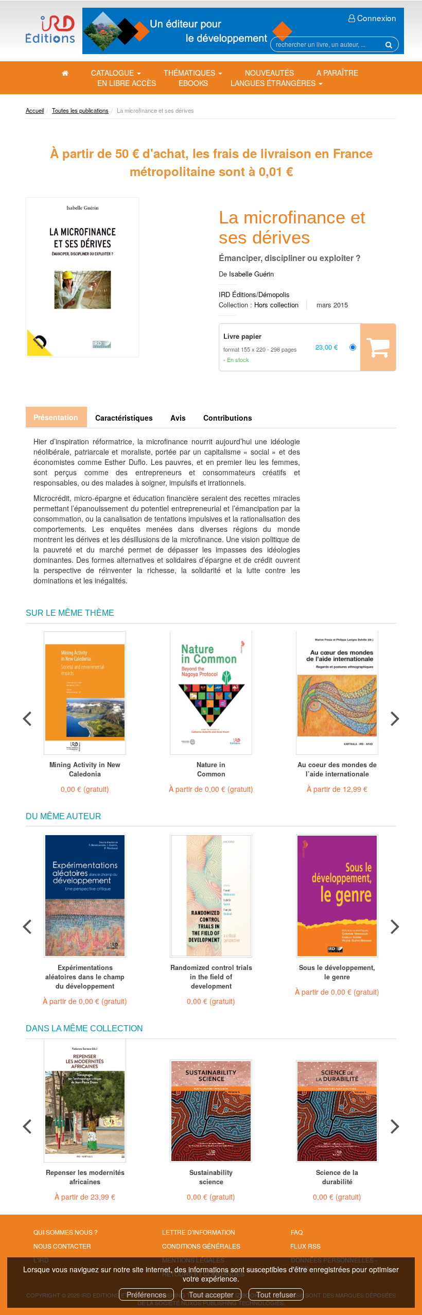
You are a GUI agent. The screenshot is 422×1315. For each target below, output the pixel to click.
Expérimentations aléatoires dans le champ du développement (85, 977)
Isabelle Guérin (251, 274)
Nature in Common (211, 769)
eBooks (193, 83)
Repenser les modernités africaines (85, 1177)
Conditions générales (201, 1245)
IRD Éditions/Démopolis (254, 294)
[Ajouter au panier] (378, 347)
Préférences (146, 1294)
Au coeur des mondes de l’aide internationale (337, 769)
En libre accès (126, 83)
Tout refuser (276, 1294)
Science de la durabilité (337, 1177)
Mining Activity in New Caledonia (84, 769)
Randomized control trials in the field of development (211, 977)
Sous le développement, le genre (337, 972)
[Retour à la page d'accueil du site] (50, 29)
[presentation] (27, 716)
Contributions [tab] (227, 417)
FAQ (297, 1231)
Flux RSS (305, 1245)
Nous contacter (62, 1245)
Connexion (375, 17)
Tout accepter (211, 1294)
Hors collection (276, 304)
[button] (82, 277)
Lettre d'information (198, 1231)
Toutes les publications (80, 110)
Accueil (35, 110)
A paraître (337, 72)
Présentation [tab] (55, 417)
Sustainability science (211, 1177)
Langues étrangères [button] (274, 83)
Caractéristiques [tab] (124, 417)
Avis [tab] (178, 417)
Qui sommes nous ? (65, 1231)
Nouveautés (269, 72)
